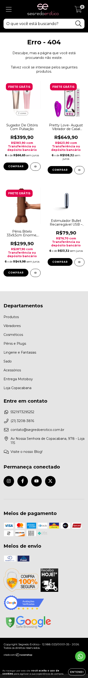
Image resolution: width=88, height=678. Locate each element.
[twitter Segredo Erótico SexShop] (50, 481)
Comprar (16, 166)
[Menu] (9, 9)
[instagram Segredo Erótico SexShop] (9, 481)
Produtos (11, 317)
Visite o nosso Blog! (26, 452)
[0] (78, 10)
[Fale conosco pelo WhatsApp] (80, 656)
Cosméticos (13, 335)
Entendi (77, 672)
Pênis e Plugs (15, 343)
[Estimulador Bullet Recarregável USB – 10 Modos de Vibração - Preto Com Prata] (79, 262)
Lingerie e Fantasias (20, 352)
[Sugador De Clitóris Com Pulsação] (35, 167)
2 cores (22, 113)
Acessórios (12, 370)
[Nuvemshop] (18, 655)
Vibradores (12, 326)
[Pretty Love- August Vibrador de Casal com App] (79, 170)
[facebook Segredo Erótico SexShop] (22, 481)
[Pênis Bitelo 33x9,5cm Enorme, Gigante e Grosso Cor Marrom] (35, 273)
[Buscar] (78, 23)
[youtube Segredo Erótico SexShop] (36, 481)
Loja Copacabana (17, 388)
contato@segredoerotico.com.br (37, 430)
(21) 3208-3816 (22, 421)
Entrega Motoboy (18, 379)
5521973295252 (22, 412)
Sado (8, 361)
